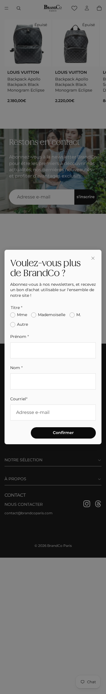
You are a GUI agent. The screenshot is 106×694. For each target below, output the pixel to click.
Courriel (18, 398)
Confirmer (63, 432)
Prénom (19, 336)
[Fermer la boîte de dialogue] (93, 258)
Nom (16, 367)
